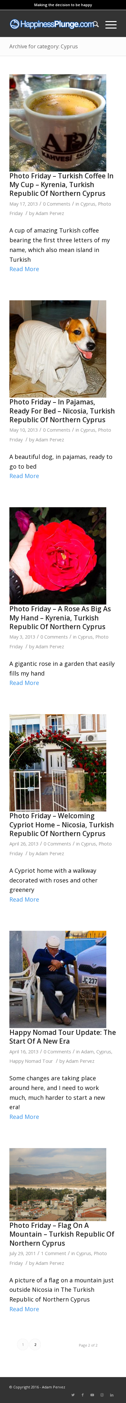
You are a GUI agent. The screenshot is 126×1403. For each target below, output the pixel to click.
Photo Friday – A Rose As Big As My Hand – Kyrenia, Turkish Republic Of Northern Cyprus (60, 617)
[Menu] (108, 24)
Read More (24, 269)
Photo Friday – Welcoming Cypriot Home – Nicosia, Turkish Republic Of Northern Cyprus (61, 824)
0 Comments (56, 203)
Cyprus (87, 203)
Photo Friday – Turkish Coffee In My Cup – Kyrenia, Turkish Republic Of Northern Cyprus (61, 184)
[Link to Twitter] (73, 1395)
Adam (87, 1051)
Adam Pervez (50, 213)
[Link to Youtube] (92, 1395)
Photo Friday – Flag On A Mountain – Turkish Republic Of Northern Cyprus (61, 1234)
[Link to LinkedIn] (112, 1395)
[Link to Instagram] (102, 1395)
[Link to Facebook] (83, 1395)
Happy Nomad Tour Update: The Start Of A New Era (62, 1037)
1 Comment (53, 1253)
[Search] (92, 24)
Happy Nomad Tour (31, 1061)
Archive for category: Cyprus (43, 46)
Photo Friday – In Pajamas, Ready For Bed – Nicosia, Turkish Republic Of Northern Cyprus (62, 410)
